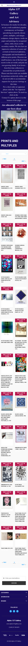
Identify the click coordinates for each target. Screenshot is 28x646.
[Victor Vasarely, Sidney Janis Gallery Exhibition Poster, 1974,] (7, 265)
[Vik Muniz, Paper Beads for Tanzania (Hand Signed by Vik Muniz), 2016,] (7, 233)
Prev (4, 159)
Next (23, 161)
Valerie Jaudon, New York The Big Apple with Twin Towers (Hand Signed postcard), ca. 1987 (6, 417)
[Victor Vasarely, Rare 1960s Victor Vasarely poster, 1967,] (21, 265)
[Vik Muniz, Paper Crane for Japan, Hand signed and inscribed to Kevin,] (21, 203)
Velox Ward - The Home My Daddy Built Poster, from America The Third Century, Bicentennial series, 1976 (21, 345)
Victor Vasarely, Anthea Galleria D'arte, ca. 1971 (19, 310)
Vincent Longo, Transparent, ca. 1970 (6, 187)
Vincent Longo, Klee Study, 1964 (6, 216)
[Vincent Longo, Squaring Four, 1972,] (21, 175)
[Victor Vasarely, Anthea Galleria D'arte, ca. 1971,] (21, 297)
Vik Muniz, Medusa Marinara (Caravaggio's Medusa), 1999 (19, 248)
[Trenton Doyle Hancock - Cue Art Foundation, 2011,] (7, 501)
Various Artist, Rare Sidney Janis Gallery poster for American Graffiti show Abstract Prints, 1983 (20, 379)
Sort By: (3, 153)
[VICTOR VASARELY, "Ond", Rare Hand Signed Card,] (7, 329)
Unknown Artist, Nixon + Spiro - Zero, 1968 (20, 448)
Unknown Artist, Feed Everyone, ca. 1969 (6, 485)
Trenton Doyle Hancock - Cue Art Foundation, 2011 (5, 515)
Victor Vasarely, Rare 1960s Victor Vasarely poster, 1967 (21, 279)
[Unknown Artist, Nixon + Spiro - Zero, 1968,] (21, 436)
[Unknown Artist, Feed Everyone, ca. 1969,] (7, 473)
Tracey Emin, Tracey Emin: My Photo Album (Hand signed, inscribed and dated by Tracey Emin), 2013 (21, 551)
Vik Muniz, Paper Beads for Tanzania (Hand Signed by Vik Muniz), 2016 (7, 248)
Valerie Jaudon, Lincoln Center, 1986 (20, 415)
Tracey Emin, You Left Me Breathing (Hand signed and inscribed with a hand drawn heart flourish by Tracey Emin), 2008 (20, 517)
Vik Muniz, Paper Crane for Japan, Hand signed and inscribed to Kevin (21, 217)
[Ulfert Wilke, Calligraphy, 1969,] (21, 473)
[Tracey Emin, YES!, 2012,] (7, 536)
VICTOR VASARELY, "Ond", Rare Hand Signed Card (7, 341)
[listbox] (16, 153)
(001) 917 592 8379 (14, 627)
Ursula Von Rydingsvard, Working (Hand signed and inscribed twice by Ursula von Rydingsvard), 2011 (6, 451)
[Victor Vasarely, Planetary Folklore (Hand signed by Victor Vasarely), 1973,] (7, 297)
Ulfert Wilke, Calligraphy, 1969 (19, 485)
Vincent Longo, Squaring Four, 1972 (20, 187)
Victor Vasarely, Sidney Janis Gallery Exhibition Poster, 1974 (6, 280)
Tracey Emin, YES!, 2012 (7, 548)
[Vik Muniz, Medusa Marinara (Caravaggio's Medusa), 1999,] (21, 233)
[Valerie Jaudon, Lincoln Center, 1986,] (21, 402)
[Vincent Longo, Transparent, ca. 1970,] (7, 175)
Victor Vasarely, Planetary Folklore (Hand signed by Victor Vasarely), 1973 (7, 311)
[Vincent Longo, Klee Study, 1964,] (7, 203)
